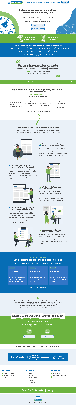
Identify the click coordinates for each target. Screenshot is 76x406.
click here (49, 346)
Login (58, 2)
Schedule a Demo (38, 25)
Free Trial (65, 2)
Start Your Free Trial (38, 28)
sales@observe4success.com (40, 357)
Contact (53, 2)
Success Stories (37, 2)
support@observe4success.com (41, 359)
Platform (29, 2)
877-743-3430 (61, 358)
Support (46, 2)
